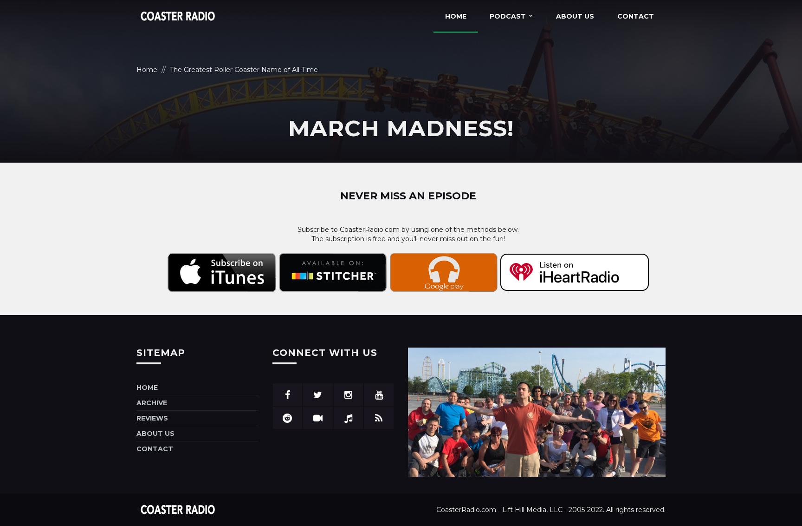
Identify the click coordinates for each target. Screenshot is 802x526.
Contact (635, 16)
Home (455, 16)
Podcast (508, 16)
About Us (575, 16)
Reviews (152, 418)
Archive (151, 403)
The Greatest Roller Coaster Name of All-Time (244, 70)
